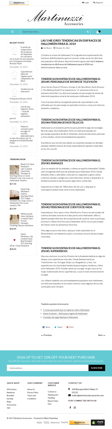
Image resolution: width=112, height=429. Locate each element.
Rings (9, 402)
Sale (8, 408)
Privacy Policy (32, 392)
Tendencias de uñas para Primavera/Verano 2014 (21, 94)
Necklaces (11, 392)
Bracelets (10, 395)
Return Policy (53, 401)
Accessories (11, 405)
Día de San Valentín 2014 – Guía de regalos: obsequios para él (21, 113)
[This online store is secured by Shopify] (97, 422)
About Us (31, 389)
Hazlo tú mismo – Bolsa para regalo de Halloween (65, 313)
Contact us (52, 392)
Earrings (10, 399)
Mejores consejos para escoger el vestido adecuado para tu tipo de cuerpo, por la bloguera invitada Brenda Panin (22, 134)
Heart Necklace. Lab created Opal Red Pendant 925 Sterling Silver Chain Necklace (21, 240)
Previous (48, 335)
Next (100, 335)
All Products (12, 389)
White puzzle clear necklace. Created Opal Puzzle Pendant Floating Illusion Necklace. (22, 220)
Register (99, 2)
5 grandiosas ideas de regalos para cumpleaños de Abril (27, 76)
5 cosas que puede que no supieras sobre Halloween (66, 310)
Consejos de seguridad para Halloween (60, 317)
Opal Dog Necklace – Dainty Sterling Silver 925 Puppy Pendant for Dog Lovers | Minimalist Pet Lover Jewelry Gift (21, 197)
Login (86, 2)
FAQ (49, 404)
